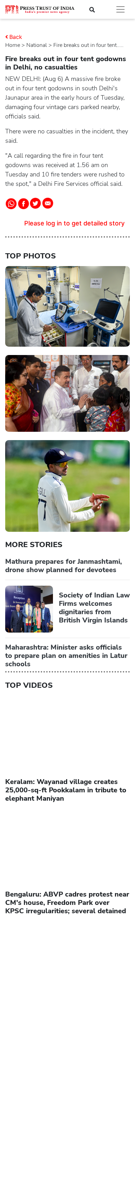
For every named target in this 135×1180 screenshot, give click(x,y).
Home (12, 45)
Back (15, 36)
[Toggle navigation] (120, 9)
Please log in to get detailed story (74, 223)
